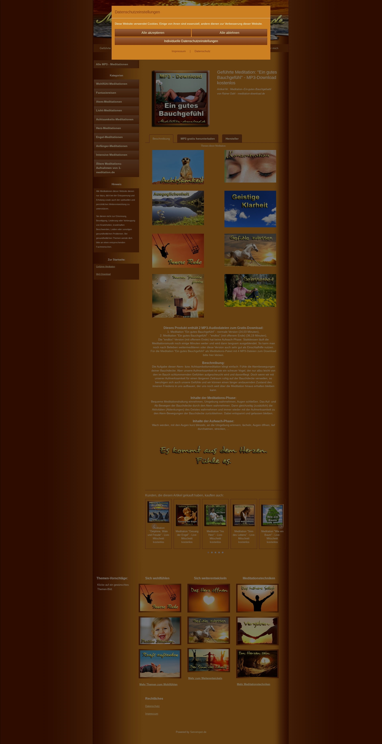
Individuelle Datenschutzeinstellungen (191, 41)
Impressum (179, 51)
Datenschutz (202, 51)
